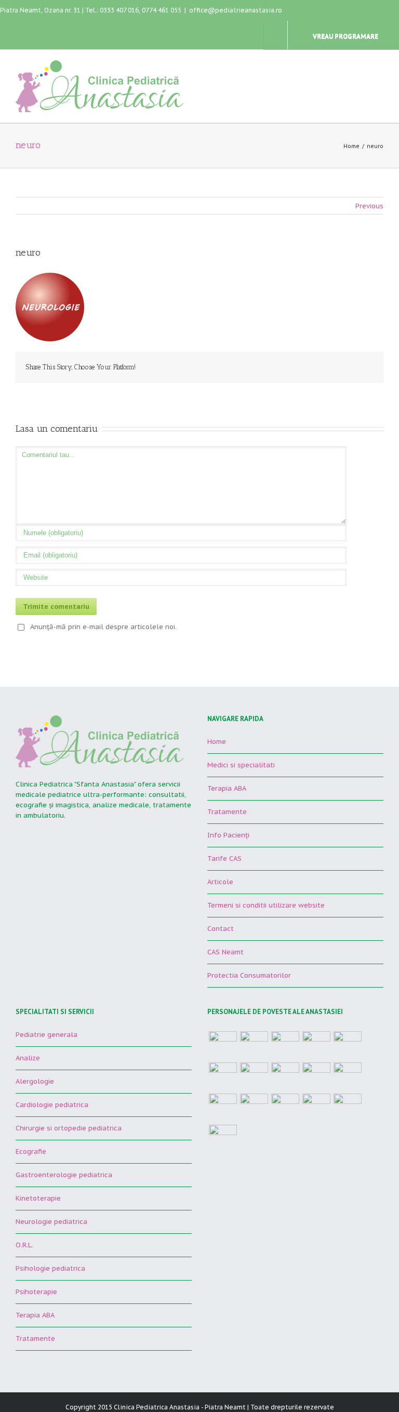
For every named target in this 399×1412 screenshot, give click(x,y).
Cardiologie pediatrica (52, 1104)
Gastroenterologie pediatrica (64, 1174)
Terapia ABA (226, 788)
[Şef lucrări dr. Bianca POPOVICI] (347, 1076)
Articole (220, 881)
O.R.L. (24, 1245)
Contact (220, 928)
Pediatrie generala (46, 1034)
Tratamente (227, 811)
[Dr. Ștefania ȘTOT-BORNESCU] (254, 1045)
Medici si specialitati (241, 765)
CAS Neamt (225, 952)
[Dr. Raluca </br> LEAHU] (316, 1076)
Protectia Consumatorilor (249, 975)
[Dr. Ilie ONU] (316, 1107)
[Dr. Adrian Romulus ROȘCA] (285, 1076)
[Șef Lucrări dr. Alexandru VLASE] (316, 1045)
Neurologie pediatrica (51, 1221)
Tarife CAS (224, 858)
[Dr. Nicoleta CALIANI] (285, 1045)
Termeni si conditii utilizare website (266, 905)
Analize (28, 1058)
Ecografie (31, 1151)
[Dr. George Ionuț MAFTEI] (254, 1076)
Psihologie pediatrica (50, 1268)
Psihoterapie (36, 1291)
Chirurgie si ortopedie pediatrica (69, 1128)
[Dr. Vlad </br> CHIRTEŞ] (222, 1045)
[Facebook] (343, 367)
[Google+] (359, 367)
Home (351, 146)
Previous (369, 206)
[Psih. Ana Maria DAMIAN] (222, 1138)
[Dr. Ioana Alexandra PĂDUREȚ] (222, 1107)
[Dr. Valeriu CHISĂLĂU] (254, 1107)
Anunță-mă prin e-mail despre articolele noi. (103, 626)
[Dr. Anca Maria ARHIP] (222, 1076)
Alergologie (35, 1081)
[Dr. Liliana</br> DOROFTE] (347, 1107)
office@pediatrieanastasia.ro (235, 10)
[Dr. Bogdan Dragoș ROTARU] (347, 1045)
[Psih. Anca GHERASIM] (285, 1107)
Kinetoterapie (38, 1198)
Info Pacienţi (228, 835)
